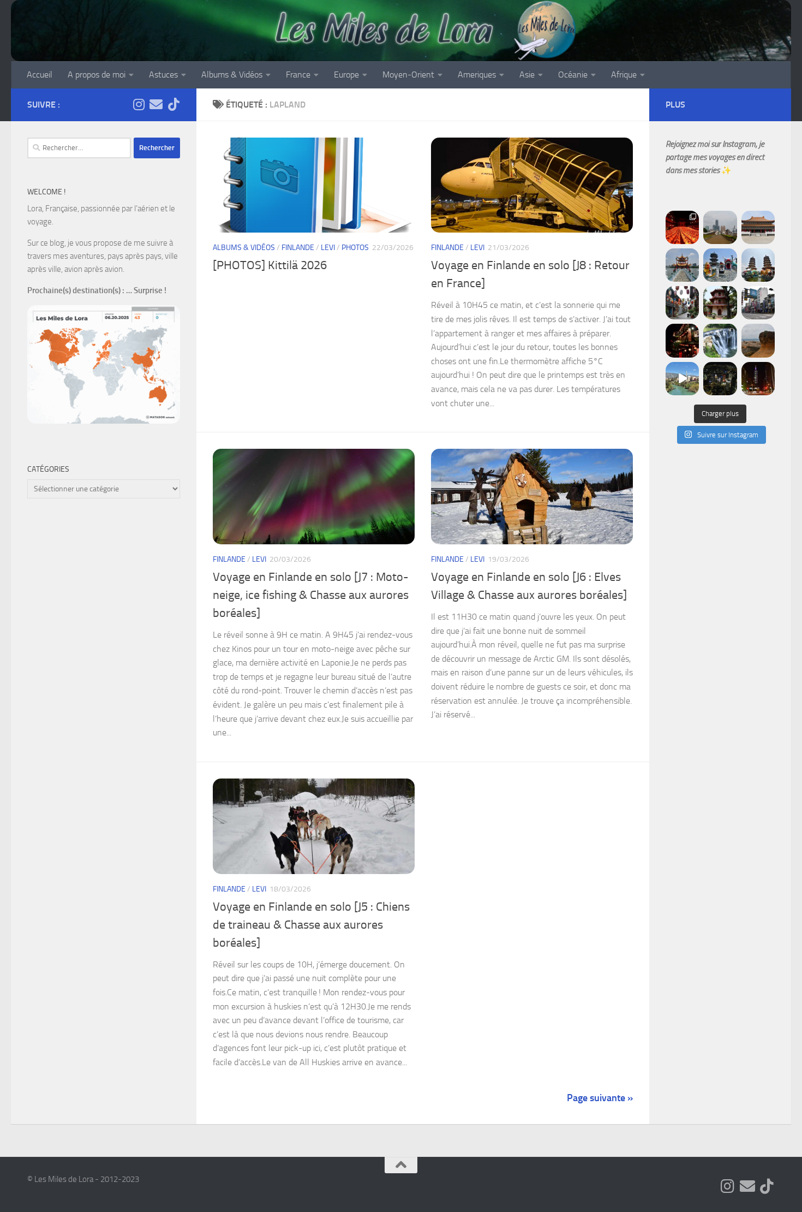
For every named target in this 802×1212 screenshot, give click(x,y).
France (298, 74)
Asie (527, 74)
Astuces (163, 74)
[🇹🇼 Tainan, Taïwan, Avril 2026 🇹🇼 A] (720, 302)
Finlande (298, 247)
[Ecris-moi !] (156, 104)
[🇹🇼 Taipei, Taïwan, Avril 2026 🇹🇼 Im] (758, 378)
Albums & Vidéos (231, 74)
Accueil (39, 74)
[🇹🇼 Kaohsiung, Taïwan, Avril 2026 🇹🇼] (682, 227)
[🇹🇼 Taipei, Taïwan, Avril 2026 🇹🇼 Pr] (720, 378)
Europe (346, 74)
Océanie (573, 74)
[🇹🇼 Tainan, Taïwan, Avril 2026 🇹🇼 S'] (682, 302)
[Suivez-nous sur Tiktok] (173, 104)
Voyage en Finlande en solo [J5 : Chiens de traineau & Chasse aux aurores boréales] (311, 925)
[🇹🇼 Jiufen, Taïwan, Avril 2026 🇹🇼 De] (682, 340)
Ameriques (477, 74)
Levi (328, 247)
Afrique (624, 74)
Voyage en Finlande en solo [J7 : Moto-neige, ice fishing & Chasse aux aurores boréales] (311, 595)
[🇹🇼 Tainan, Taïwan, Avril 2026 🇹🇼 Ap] (758, 302)
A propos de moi (96, 74)
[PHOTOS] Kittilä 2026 (270, 265)
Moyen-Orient (408, 74)
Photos (355, 247)
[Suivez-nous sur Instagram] (138, 104)
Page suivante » (600, 1098)
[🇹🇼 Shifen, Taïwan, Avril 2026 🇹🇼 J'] (720, 340)
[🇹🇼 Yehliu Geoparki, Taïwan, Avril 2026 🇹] (758, 340)
